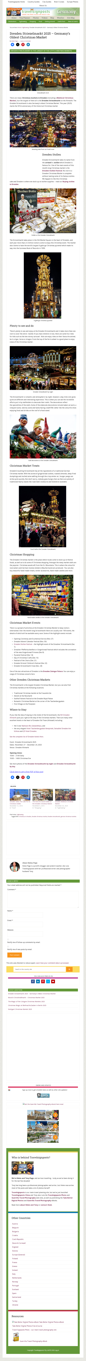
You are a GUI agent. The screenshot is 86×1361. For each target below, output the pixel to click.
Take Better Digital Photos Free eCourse (27, 1326)
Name (10, 911)
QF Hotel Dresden (29, 731)
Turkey (14, 1301)
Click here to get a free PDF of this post (26, 771)
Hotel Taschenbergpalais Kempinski (39, 729)
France (14, 1262)
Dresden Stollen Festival (23, 644)
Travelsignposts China (21, 1195)
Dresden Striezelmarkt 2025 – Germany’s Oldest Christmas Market (32, 994)
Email (10, 920)
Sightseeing (20, 814)
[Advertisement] (25, 166)
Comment (11, 890)
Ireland (15, 1270)
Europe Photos (72, 2)
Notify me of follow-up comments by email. (23, 942)
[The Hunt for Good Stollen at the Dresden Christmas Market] (42, 795)
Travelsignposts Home (16, 2)
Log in (57, 1350)
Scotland (15, 1289)
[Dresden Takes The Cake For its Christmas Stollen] (20, 795)
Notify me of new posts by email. (19, 949)
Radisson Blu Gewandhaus (31, 726)
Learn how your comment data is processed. (52, 963)
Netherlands (17, 1278)
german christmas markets (68, 816)
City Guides (46, 2)
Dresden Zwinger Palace (53, 671)
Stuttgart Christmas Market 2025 (20, 1009)
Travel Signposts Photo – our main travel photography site (34, 1330)
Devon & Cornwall (19, 1243)
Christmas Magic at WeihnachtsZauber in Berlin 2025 (27, 1005)
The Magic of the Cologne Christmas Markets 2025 (26, 1001)
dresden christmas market (39, 816)
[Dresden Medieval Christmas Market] (65, 795)
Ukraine (15, 1305)
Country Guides (34, 2)
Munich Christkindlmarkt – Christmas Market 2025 (26, 998)
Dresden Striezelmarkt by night (40, 764)
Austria (15, 1224)
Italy (14, 1274)
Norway (15, 1282)
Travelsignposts (18, 1192)
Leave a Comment (25, 41)
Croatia (15, 1235)
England (15, 1247)
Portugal (15, 1286)
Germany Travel (43, 12)
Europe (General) (18, 1255)
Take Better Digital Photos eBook (51, 1322)
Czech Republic (18, 1239)
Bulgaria (15, 1232)
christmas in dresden (25, 816)
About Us (43, 6)
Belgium (15, 1228)
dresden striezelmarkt (54, 816)
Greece (14, 1266)
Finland (15, 1259)
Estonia (15, 1251)
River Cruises (59, 2)
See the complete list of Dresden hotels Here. (27, 737)
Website (10, 930)
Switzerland (16, 1297)
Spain (14, 1293)
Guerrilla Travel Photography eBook (33, 1341)
